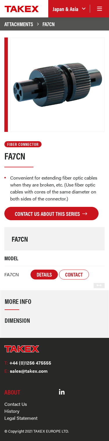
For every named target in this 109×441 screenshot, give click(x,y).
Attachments (18, 24)
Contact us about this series (48, 213)
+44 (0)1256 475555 (27, 362)
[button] (69, 9)
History (11, 411)
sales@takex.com (26, 371)
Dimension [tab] (17, 320)
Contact (74, 274)
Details (44, 274)
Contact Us (15, 404)
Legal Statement (20, 418)
